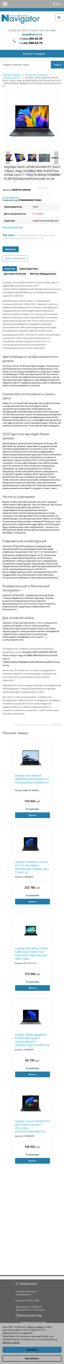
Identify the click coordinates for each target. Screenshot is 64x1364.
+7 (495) (30, 43)
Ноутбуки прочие (11, 77)
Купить (32, 815)
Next (56, 157)
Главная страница (11, 74)
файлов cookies (11, 1342)
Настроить (32, 1358)
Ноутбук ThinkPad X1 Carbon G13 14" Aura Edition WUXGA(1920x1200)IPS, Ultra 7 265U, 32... (32, 867)
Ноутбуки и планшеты (36, 74)
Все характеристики (12, 227)
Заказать (10, 249)
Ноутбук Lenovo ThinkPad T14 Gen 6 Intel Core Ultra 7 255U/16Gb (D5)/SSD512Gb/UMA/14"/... (32, 1126)
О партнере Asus (10, 197)
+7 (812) (30, 38)
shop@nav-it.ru (32, 34)
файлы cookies (35, 1326)
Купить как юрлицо (15, 258)
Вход (58, 3)
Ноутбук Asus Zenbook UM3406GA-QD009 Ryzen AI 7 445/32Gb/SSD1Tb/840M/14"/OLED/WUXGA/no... (32, 779)
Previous (8, 157)
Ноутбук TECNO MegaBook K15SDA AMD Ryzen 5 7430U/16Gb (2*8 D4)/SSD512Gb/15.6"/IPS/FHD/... (32, 1040)
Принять (32, 1349)
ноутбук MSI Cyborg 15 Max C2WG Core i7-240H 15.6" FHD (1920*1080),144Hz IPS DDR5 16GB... (31, 953)
